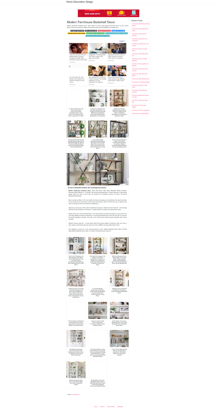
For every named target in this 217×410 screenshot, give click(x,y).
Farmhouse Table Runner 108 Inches (140, 44)
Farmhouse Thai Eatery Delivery (141, 82)
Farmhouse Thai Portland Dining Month (141, 24)
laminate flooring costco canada (76, 33)
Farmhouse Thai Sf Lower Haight (139, 106)
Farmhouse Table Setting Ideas (140, 79)
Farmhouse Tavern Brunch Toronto (139, 34)
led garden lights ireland (77, 31)
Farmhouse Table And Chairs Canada (140, 69)
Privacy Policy (111, 406)
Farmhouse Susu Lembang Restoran (139, 59)
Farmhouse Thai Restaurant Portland (139, 91)
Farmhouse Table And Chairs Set (140, 101)
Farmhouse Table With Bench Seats (140, 29)
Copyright (120, 406)
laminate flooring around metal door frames (97, 36)
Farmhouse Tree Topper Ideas (140, 113)
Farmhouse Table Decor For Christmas (139, 39)
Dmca (95, 406)
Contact (102, 406)
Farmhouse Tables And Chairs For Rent (140, 96)
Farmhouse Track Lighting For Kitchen (140, 64)
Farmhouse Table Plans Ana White (139, 74)
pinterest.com (76, 394)
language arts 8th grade (104, 31)
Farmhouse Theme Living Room (141, 110)
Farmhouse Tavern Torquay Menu (139, 49)
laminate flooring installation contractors (116, 33)
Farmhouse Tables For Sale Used (139, 86)
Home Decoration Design (79, 2)
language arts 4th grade (118, 31)
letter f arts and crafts (90, 31)
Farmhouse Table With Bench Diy (140, 54)
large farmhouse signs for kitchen (95, 33)
